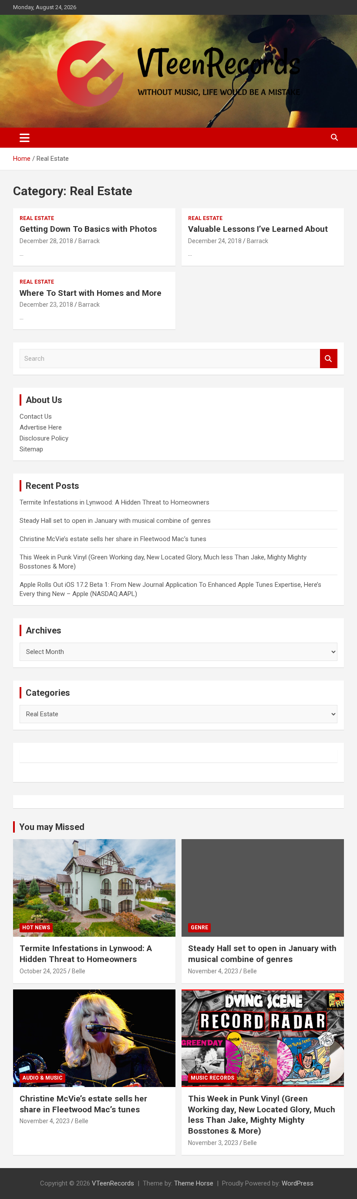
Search (328, 359)
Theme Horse (193, 1183)
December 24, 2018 (215, 240)
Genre (199, 928)
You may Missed (51, 827)
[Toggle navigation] (24, 138)
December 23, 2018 (46, 304)
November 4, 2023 (213, 971)
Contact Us (36, 416)
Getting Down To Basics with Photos (88, 229)
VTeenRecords (113, 1183)
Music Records (212, 1078)
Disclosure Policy (44, 438)
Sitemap (31, 449)
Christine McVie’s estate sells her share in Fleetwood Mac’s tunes (113, 539)
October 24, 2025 (43, 971)
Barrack (89, 240)
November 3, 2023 (213, 1142)
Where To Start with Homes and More (91, 293)
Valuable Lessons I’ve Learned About (258, 229)
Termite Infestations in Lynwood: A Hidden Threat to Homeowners (114, 502)
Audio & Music (42, 1078)
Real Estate (37, 218)
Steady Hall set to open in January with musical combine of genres (115, 521)
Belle (78, 971)
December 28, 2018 (46, 240)
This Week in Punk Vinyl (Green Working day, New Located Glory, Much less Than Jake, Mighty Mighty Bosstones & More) (261, 1115)
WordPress (297, 1183)
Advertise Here (41, 427)
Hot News (36, 928)
